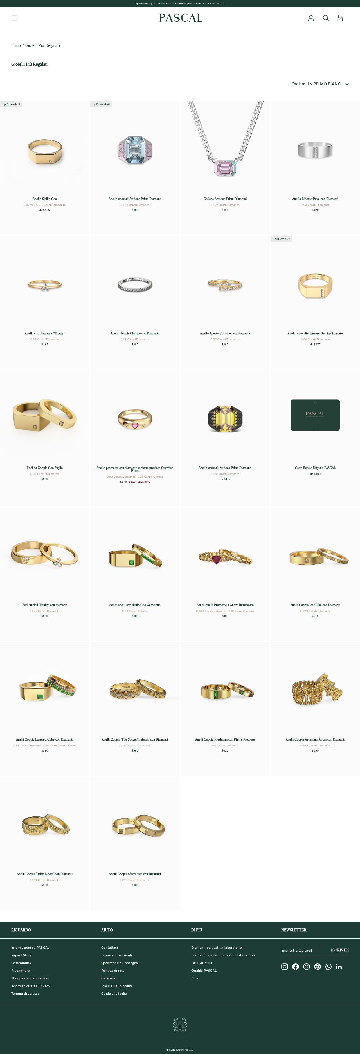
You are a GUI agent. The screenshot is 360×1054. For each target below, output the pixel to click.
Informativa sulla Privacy (30, 986)
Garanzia (108, 978)
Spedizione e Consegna (119, 963)
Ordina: (298, 83)
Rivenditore (20, 970)
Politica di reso (113, 970)
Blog (195, 978)
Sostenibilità (21, 963)
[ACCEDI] (310, 17)
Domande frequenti (116, 955)
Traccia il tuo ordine (117, 986)
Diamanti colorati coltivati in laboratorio (223, 955)
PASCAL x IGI (201, 963)
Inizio (16, 45)
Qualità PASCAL (204, 970)
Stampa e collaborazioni (30, 978)
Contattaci (109, 947)
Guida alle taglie (114, 993)
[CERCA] (325, 17)
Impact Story (21, 955)
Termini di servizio (25, 993)
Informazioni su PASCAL (30, 947)
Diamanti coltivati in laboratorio (216, 947)
